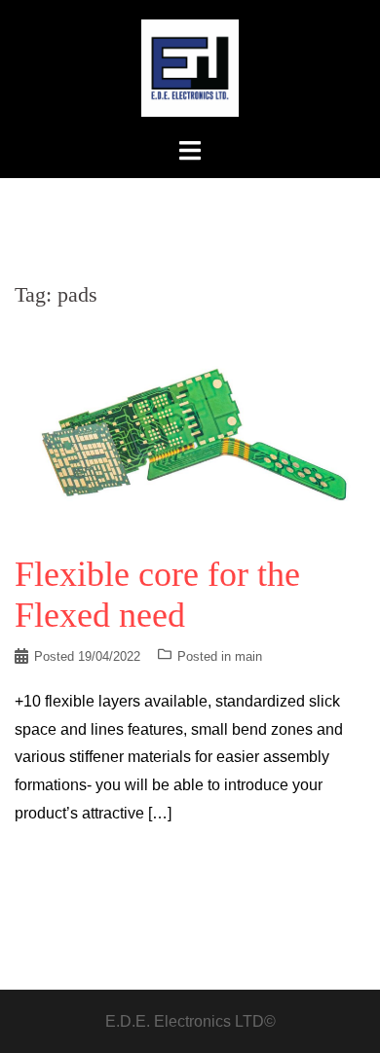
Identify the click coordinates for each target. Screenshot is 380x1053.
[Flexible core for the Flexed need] (190, 430)
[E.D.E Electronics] (190, 66)
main (248, 656)
